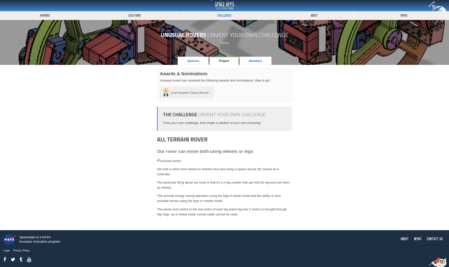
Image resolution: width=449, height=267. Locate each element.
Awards (45, 15)
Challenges (224, 15)
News (404, 15)
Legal (7, 250)
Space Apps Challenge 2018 (224, 5)
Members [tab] (255, 60)
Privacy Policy (21, 250)
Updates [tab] (193, 60)
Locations (134, 15)
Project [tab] (224, 60)
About (314, 15)
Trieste (224, 43)
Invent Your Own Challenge (249, 35)
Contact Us (435, 239)
